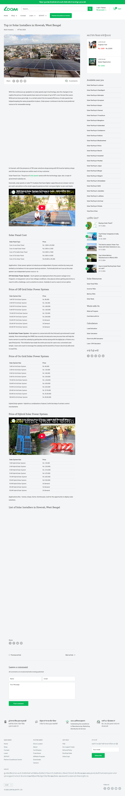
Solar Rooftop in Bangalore (95, 120)
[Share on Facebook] (13, 80)
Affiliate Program (39, 756)
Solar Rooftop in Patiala (94, 206)
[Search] (90, 9)
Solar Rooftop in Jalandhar (95, 191)
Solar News (90, 299)
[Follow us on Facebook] (88, 355)
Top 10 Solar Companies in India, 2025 (109, 235)
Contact (23, 15)
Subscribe (98, 755)
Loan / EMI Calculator (94, 343)
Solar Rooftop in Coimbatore (96, 130)
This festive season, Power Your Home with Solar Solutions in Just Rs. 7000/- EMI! (109, 246)
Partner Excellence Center (60, 16)
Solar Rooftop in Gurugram (95, 100)
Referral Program (92, 311)
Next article (69, 655)
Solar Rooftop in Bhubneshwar (96, 140)
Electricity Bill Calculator (95, 338)
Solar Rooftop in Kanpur (94, 105)
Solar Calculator (92, 333)
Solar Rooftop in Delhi (94, 186)
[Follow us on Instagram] (95, 355)
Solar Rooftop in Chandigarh (96, 90)
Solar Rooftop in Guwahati (95, 156)
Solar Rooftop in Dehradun (95, 95)
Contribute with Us (93, 316)
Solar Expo (66, 756)
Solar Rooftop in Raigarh (95, 176)
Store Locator (38, 744)
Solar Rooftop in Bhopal (94, 171)
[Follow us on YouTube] (99, 355)
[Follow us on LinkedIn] (103, 355)
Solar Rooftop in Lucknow (95, 85)
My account (100, 10)
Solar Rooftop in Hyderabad (95, 125)
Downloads (37, 759)
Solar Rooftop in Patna (94, 145)
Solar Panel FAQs (92, 284)
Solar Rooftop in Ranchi (94, 150)
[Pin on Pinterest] (17, 80)
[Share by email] (25, 80)
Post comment (18, 703)
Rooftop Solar (67, 753)
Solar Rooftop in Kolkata (95, 135)
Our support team (68, 747)
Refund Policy (67, 750)
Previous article (16, 655)
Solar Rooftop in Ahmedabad (96, 181)
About (35, 747)
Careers (36, 763)
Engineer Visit (102, 44)
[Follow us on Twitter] (92, 355)
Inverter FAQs (91, 289)
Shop (13, 15)
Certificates (37, 750)
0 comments (73, 81)
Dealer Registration (104, 62)
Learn (31, 15)
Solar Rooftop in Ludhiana (95, 196)
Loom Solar (101, 42)
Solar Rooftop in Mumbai (95, 161)
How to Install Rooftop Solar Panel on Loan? (110, 267)
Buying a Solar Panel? (105, 223)
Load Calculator (92, 328)
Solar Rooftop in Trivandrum (96, 115)
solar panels (34, 175)
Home (6, 15)
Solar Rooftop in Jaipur (94, 166)
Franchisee (37, 753)
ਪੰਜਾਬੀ (6, 785)
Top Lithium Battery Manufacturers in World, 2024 (108, 256)
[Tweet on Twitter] (21, 80)
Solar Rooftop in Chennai (95, 110)
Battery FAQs (91, 294)
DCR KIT (41, 15)
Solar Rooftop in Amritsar (95, 201)
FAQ (63, 744)
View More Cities (92, 211)
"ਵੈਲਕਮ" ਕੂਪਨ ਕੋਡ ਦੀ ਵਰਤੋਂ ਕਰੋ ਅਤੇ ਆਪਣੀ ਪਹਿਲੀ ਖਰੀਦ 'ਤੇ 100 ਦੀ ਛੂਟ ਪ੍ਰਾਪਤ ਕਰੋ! (62, 2)
